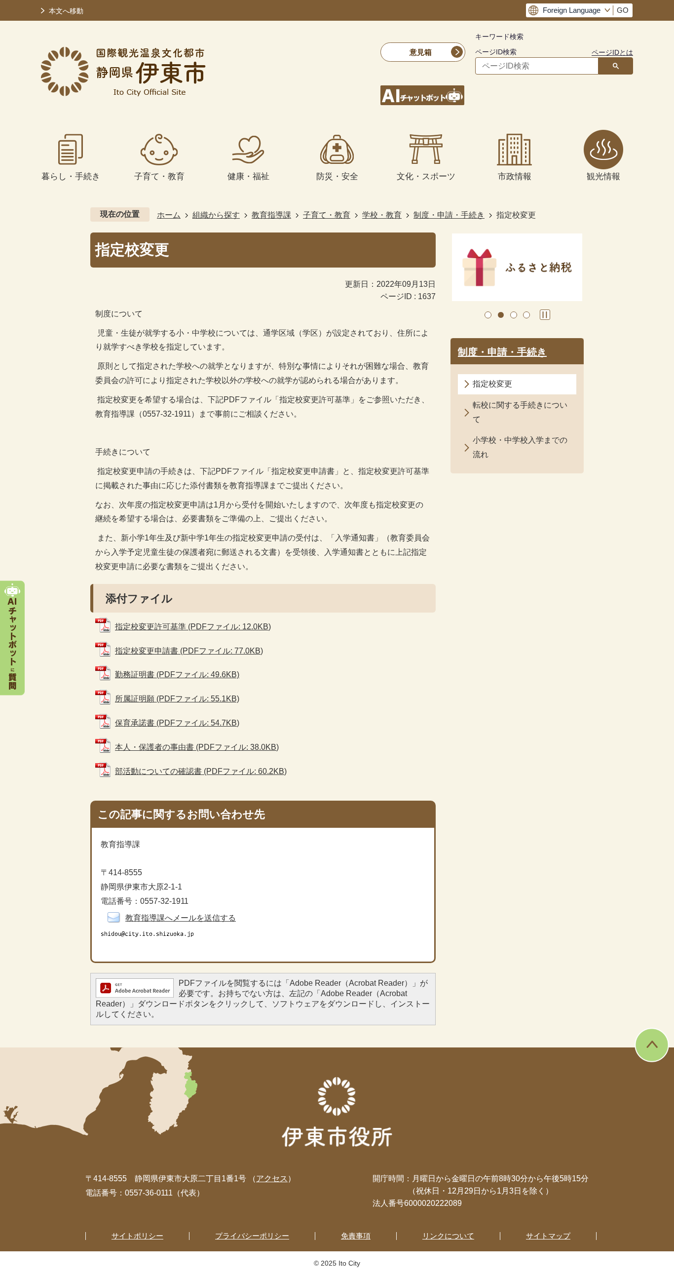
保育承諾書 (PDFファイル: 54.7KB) (177, 723)
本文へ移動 (66, 11)
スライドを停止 (545, 314)
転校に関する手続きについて (520, 412)
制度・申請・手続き (449, 215)
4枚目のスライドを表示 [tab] (526, 314)
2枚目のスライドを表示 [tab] (500, 314)
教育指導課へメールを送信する (180, 918)
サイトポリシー (137, 1236)
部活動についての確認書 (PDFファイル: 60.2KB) (201, 771)
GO (623, 10)
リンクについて (448, 1236)
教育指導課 (271, 215)
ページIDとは (612, 52)
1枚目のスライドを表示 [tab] (488, 314)
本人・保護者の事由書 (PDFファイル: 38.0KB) (197, 747)
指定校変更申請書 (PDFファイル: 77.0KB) (189, 651)
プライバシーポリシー (252, 1236)
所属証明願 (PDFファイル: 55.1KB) (177, 699)
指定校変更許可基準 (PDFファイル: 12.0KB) (193, 626)
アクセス (272, 1178)
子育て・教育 (326, 215)
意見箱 (421, 52)
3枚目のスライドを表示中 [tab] (513, 314)
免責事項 (356, 1236)
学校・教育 (382, 215)
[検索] (616, 66)
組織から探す (216, 215)
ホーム (169, 215)
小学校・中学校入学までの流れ (520, 447)
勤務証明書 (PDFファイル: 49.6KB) (177, 674)
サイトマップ (548, 1236)
